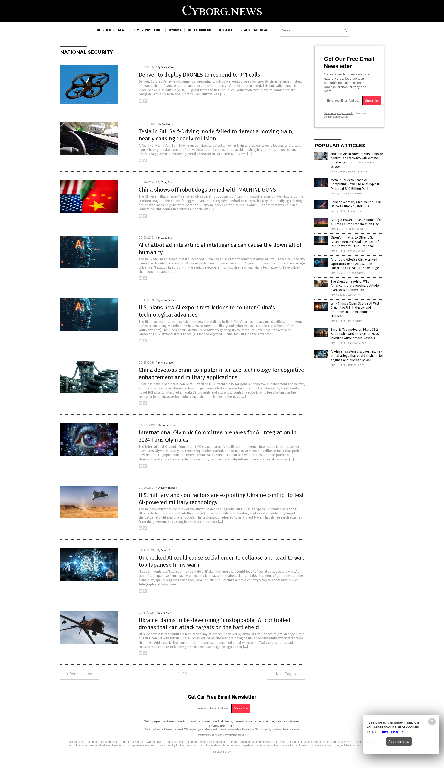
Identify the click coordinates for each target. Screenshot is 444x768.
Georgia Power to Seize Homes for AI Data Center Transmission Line (356, 222)
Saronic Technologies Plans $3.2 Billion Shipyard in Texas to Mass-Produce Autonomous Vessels (355, 334)
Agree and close (399, 741)
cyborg (175, 30)
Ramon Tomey (356, 365)
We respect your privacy (198, 729)
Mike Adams (355, 321)
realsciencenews (254, 30)
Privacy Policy (222, 751)
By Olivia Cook (166, 67)
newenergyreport (147, 30)
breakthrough (199, 30)
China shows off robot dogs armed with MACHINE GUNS (207, 190)
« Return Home (79, 674)
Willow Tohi (354, 294)
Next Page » (286, 674)
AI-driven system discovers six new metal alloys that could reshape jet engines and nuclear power (357, 356)
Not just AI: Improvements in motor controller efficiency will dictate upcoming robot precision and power (357, 160)
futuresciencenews (110, 30)
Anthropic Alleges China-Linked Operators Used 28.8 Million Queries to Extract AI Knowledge (355, 264)
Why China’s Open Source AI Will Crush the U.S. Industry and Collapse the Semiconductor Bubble (355, 310)
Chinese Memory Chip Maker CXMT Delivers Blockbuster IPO (356, 204)
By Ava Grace (165, 124)
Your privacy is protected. (338, 113)
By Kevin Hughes (167, 487)
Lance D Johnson (357, 171)
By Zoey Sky (165, 182)
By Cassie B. (164, 550)
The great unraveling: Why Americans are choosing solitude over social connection (355, 286)
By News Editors (166, 300)
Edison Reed (355, 193)
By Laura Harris (166, 425)
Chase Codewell (357, 250)
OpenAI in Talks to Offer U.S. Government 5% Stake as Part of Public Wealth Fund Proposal (355, 242)
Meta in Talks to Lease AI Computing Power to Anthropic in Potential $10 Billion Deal (355, 184)
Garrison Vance (357, 343)
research (225, 30)
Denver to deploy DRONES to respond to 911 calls (199, 75)
